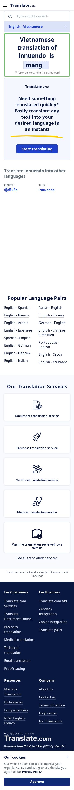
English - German (17, 345)
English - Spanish (17, 307)
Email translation (17, 660)
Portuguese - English (49, 344)
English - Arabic (16, 322)
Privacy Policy (32, 772)
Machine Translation (13, 691)
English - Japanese (18, 330)
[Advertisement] (37, 249)
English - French (16, 315)
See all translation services (37, 558)
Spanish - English (17, 338)
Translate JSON (50, 630)
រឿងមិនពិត (10, 190)
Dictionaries (13, 702)
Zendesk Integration (48, 611)
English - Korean (51, 315)
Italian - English (50, 307)
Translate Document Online (18, 616)
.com (23, 5)
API (53, 601)
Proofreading (14, 668)
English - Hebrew (17, 353)
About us (46, 689)
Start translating (37, 148)
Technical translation (12, 650)
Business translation (12, 629)
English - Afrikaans (53, 362)
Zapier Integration (53, 622)
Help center (48, 713)
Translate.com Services (15, 603)
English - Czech (50, 354)
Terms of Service (52, 705)
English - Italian (16, 360)
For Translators (51, 721)
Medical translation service (37, 512)
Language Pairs (16, 710)
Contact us (47, 697)
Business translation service (37, 448)
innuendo (47, 190)
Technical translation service (37, 480)
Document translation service (37, 416)
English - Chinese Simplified (52, 332)
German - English (52, 322)
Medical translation (19, 639)
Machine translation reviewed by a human (37, 546)
